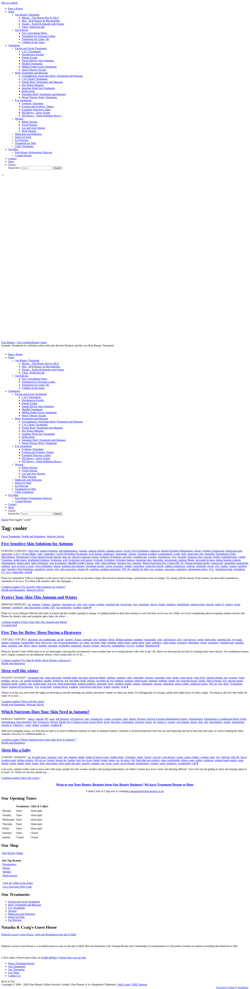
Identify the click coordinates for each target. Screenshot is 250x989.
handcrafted (27, 642)
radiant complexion (175, 566)
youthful (55, 725)
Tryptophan (236, 683)
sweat (116, 763)
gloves (153, 604)
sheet (28, 763)
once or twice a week (22, 566)
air (29, 604)
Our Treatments (16, 966)
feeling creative (25, 760)
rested (203, 642)
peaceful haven (189, 680)
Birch (111, 639)
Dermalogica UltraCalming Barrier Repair (38, 557)
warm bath (45, 686)
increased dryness (205, 560)
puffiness (157, 642)
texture (95, 645)
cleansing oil (68, 604)
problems (208, 760)
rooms (12, 763)
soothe (45, 607)
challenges (108, 553)
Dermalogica (196, 719)
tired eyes (106, 645)
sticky (27, 645)
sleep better (51, 763)
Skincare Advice (55, 536)
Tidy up (213, 683)
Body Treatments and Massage (24, 904)
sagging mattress (86, 683)
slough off (82, 569)
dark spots (210, 639)
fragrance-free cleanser (200, 557)
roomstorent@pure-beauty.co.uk (146, 791)
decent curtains (215, 677)
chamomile (121, 553)
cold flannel (169, 639)
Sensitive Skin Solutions (20, 569)
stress (34, 645)
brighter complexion (213, 550)
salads (20, 763)
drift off (235, 757)
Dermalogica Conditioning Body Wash (225, 719)
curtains (204, 757)
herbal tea (58, 680)
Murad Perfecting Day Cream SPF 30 (163, 563)
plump (57, 566)
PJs (225, 680)
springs (136, 683)
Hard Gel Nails (16, 917)
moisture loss (124, 563)
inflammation (8, 563)
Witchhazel (151, 645)
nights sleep (137, 642)
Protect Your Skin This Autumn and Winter (39, 597)
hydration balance (125, 560)
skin (57, 569)
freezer (50, 760)
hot (55, 642)
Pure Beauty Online (12, 853)
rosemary (6, 607)
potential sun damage (73, 566)
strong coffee (182, 683)
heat (37, 642)
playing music (235, 680)
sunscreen (169, 569)
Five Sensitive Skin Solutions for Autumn (37, 543)
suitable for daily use (142, 569)
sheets (35, 763)
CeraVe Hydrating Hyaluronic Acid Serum (78, 553)
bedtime (103, 639)
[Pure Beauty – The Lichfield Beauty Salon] (125, 339)
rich (217, 566)
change (132, 553)
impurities (158, 560)
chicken (149, 677)
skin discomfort (32, 607)
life (133, 760)
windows (171, 763)
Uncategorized (9, 625)
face (135, 604)
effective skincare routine (85, 557)
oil (154, 722)
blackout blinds (97, 677)
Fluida (231, 987)
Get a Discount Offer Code (17, 886)
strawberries (215, 722)
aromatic (87, 639)
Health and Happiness (33, 536)
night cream (123, 642)
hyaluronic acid (59, 560)
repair (237, 604)
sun (102, 763)
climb (140, 757)
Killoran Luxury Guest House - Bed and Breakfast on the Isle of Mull (38, 934)
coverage (117, 719)
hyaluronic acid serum (80, 560)
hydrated (98, 560)
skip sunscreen (68, 569)
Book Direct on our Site (73, 957)
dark (125, 719)
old (178, 680)
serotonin (102, 683)
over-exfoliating (43, 566)
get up (14, 680)
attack (31, 719)
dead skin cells (195, 553)
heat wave (46, 642)
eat (225, 677)
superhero (181, 569)
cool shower (189, 639)
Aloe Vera (33, 550)
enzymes (127, 557)
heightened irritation (38, 560)
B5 (46, 719)
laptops (91, 680)
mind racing (141, 680)
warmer (154, 763)
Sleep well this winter (20, 670)
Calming (45, 604)
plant (148, 642)
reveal (210, 566)
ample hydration (48, 550)
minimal (153, 680)
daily (183, 553)
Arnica (77, 639)
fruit (78, 760)
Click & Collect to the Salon (18, 883)
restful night (39, 683)
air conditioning (47, 639)
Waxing (12, 910)
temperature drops (197, 569)
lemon (148, 722)
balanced (155, 550)
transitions (239, 569)
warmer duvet (60, 686)
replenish (201, 566)
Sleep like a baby (16, 750)
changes (56, 604)
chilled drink (116, 757)
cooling (100, 604)
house (112, 760)
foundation (128, 722)
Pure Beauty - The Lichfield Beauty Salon (24, 342)
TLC (211, 569)
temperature (142, 763)
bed (95, 639)
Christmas (130, 757)
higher (96, 760)
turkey (4, 686)
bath (60, 757)
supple (226, 722)
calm (39, 553)
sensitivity (40, 569)
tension (86, 645)
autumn (83, 550)
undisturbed (118, 645)
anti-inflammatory (68, 550)
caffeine (111, 677)
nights (171, 680)
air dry (60, 639)
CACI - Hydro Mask (24, 553)
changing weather (146, 553)
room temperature (66, 683)
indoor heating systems (228, 560)
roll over (51, 683)
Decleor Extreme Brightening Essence (167, 719)
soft (20, 645)
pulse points (169, 642)
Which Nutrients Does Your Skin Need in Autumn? (45, 712)
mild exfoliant (108, 563)
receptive (182, 642)
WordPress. (243, 987)
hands (162, 604)
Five (174, 557)
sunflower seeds (198, 683)
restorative (213, 642)
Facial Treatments (10, 536)
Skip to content (9, 2)
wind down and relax (90, 686)
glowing (139, 722)
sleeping (12, 645)
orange (171, 722)
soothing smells (123, 683)
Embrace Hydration (110, 557)
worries (115, 686)
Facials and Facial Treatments (24, 901)
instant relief (23, 563)
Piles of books (214, 680)
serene (49, 569)
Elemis (54, 722)
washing (73, 686)
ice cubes (84, 642)
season (232, 566)
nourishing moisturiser (236, 563)
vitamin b (6, 725)
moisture (171, 604)
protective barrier (154, 566)
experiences (164, 557)
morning (136, 563)
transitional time (223, 569)
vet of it (130, 645)
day (218, 757)
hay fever (87, 760)
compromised (165, 553)
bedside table (70, 677)
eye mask (237, 639)
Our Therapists (16, 969)
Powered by (222, 987)
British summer (124, 639)
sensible (239, 642)
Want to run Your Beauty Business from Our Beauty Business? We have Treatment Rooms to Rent (124, 784)
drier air (66, 557)
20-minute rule (36, 677)
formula (182, 557)
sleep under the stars (69, 763)
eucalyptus (126, 604)
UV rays (6, 572)
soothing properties (110, 569)
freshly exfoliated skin (225, 557)
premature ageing (95, 566)
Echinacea (43, 722)
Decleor (141, 719)
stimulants (147, 683)
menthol (111, 642)
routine (224, 566)
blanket (73, 757)
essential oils (140, 557)
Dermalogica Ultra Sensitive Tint (19, 722)
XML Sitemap (139, 984)
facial (107, 722)
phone (201, 680)
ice (117, 760)
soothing (94, 569)
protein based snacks (226, 760)
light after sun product (148, 760)
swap (108, 763)
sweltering (64, 645)
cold (79, 604)
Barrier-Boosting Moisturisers (177, 550)
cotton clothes (191, 757)
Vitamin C (18, 725)
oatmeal (5, 566)
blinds (81, 757)
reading (23, 683)
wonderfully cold (187, 763)
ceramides (49, 553)
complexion (96, 719)
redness (191, 566)
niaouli (209, 604)
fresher (71, 760)
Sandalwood (227, 642)
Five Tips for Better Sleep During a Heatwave (41, 632)
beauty (197, 550)
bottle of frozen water (97, 757)
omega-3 (161, 722)
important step (143, 560)
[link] (11, 164)
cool (84, 604)
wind (27, 572)
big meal (83, 677)
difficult (225, 757)
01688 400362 (49, 957)
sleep (4, 645)
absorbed (33, 639)
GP (21, 680)
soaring (86, 763)
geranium (144, 604)
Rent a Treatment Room (21, 963)
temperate (76, 645)
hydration (109, 560)
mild (97, 563)
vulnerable (17, 572)
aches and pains (53, 677)
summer (159, 569)
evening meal (8, 760)
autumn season (114, 550)
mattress (128, 680)
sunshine (52, 645)
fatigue (5, 642)
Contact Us (14, 975)
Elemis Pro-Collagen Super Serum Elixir (80, 722)
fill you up (40, 760)
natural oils (217, 563)
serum (193, 722)
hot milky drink (77, 680)
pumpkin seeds (9, 683)
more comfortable (170, 760)
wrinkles (44, 725)
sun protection (63, 607)
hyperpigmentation (68, 642)
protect (128, 566)
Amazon (51, 757)
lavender (95, 642)
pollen (199, 760)
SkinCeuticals (10, 875)
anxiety (69, 639)
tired (225, 683)
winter (85, 607)
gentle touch (20, 560)
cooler (176, 553)
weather (77, 607)
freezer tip (61, 760)
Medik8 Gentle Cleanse (80, 563)
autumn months (96, 550)
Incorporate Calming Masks (179, 560)
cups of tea (199, 677)
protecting (138, 566)
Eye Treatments (16, 907)
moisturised (183, 604)
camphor (138, 639)
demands (209, 553)
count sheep (186, 677)
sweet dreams (127, 763)
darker (132, 719)
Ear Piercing (14, 920)
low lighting (116, 680)
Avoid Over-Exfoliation (136, 550)
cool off (156, 757)
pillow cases (187, 760)
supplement (238, 722)
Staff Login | (125, 984)
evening (152, 557)
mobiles (163, 680)
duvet (243, 757)
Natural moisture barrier (197, 563)
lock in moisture (58, 563)
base (51, 719)
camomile (138, 677)
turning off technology (21, 686)
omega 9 (219, 604)
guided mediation (33, 680)
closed (147, 757)
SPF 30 (126, 569)
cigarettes (160, 677)
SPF (53, 607)
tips (220, 683)
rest (30, 683)
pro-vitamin (183, 722)
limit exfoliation (39, 563)
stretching (168, 683)
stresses (158, 683)
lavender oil (102, 680)
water (162, 763)
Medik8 (7, 871)
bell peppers (62, 719)
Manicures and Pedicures (21, 914)
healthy (48, 680)
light (103, 642)
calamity (120, 677)
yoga (123, 686)
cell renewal (76, 719)
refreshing (193, 642)
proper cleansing (114, 566)
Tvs (37, 686)
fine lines (116, 722)
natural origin (197, 604)
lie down (125, 760)
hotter (104, 760)
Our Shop (13, 972)
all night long (39, 757)
